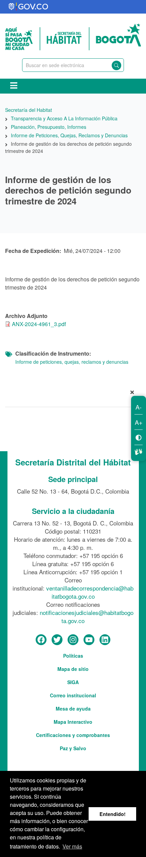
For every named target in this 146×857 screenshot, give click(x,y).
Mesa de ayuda (73, 708)
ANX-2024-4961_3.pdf (39, 324)
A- (138, 406)
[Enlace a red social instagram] (73, 640)
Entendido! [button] (112, 814)
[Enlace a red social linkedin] (104, 640)
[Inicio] (73, 36)
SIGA (73, 682)
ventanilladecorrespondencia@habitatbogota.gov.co (89, 592)
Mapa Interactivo (73, 721)
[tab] (73, 393)
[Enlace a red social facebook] (41, 640)
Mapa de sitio (73, 668)
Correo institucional (73, 695)
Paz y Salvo (73, 748)
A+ (139, 422)
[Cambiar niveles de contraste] (138, 437)
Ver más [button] (72, 846)
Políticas (73, 655)
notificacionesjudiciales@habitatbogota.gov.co (86, 616)
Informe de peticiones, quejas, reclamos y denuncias (71, 361)
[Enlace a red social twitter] (57, 640)
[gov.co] (28, 7)
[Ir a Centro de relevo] (138, 450)
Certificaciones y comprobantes (73, 735)
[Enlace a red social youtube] (89, 640)
